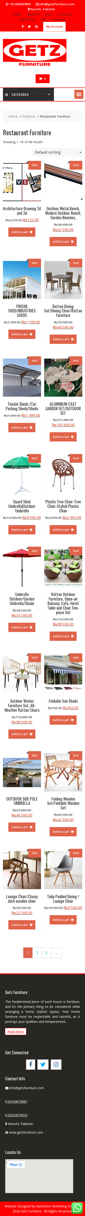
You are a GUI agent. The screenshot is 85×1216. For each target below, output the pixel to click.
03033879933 (17, 1115)
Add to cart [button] (20, 232)
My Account (28, 19)
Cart (44, 19)
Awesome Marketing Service (57, 1206)
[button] (78, 94)
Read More (15, 1031)
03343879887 (17, 1101)
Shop (48, 14)
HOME (17, 14)
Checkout (58, 19)
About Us (33, 14)
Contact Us (64, 14)
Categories (20, 94)
